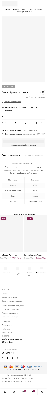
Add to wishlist (42, 92)
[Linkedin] (2, 358)
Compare (7, 123)
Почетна (7, 9)
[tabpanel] (23, 184)
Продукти (16, 9)
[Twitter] (17, 358)
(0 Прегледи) (40, 97)
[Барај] (42, 392)
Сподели (41, 123)
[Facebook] (7, 358)
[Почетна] (4, 392)
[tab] (11, 155)
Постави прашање (25, 123)
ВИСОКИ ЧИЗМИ (36, 9)
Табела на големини (12, 102)
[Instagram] (12, 358)
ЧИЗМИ (24, 9)
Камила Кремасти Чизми (33, 255)
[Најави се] (14, 392)
